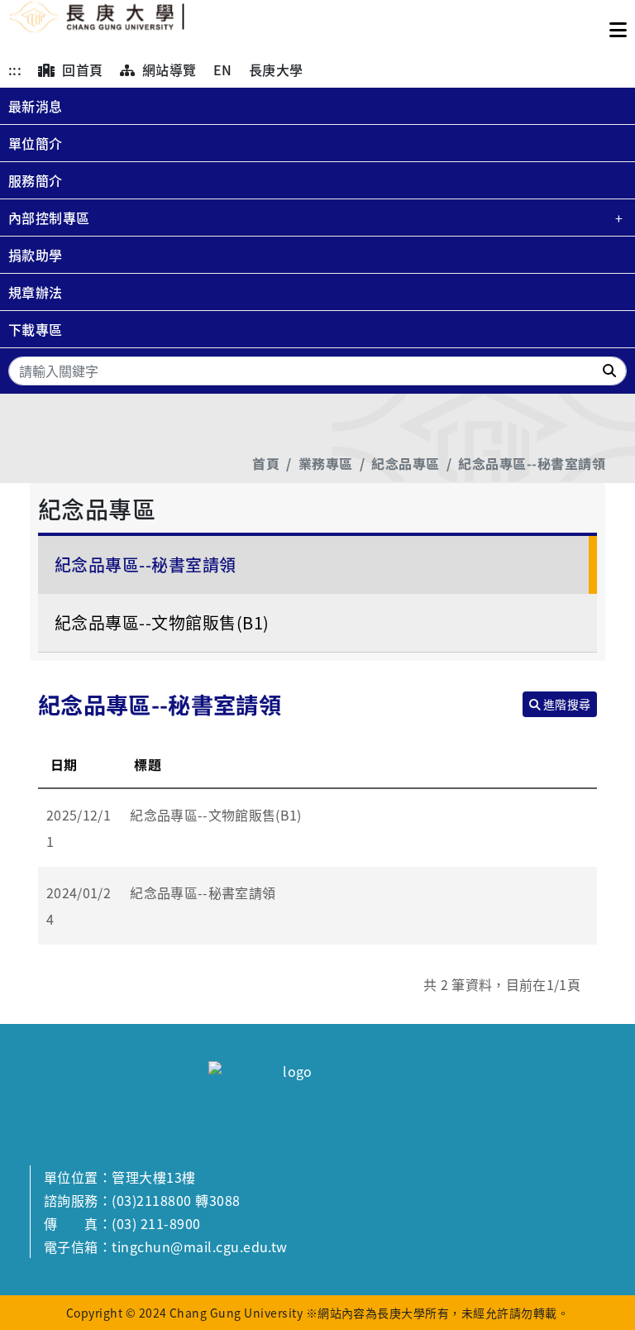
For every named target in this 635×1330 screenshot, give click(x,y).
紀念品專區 (405, 463)
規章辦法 (35, 292)
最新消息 (35, 106)
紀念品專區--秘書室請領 (531, 463)
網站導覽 (167, 69)
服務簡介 (35, 180)
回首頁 (81, 69)
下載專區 (35, 329)
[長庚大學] (97, 25)
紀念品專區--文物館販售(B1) (162, 622)
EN (222, 69)
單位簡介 (35, 143)
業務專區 (325, 463)
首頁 (265, 463)
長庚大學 (276, 69)
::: (14, 69)
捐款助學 (35, 255)
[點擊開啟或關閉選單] (618, 25)
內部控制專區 (49, 217)
